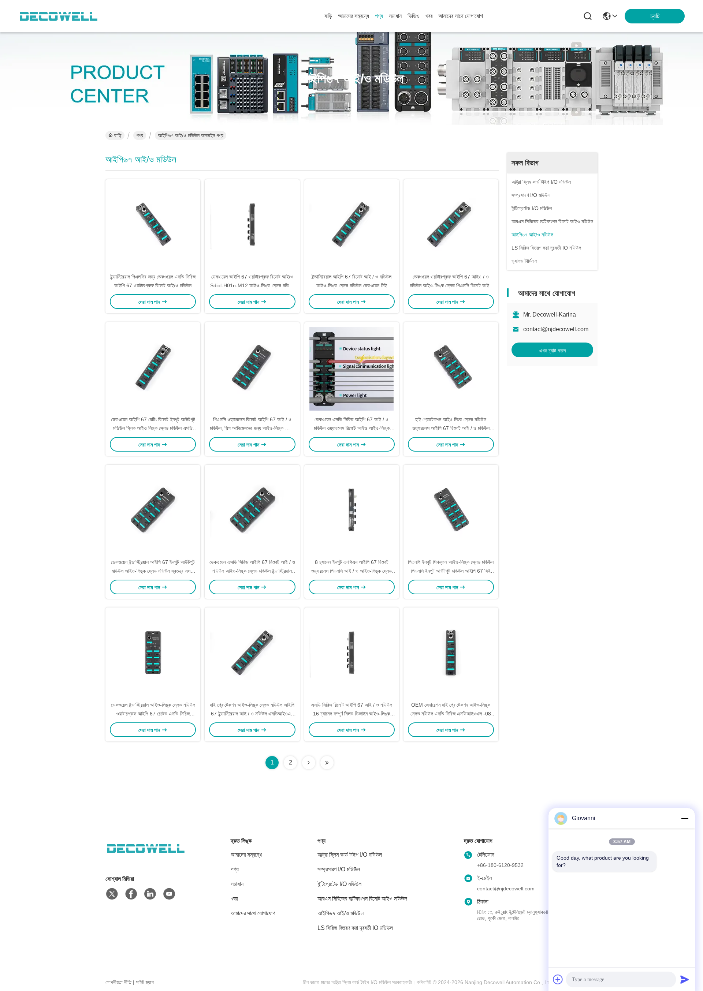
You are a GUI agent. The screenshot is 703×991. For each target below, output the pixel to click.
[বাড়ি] (145, 857)
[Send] (685, 979)
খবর (428, 16)
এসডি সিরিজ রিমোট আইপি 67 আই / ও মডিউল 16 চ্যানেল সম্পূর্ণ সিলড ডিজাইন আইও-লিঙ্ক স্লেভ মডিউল (351, 713)
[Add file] (558, 979)
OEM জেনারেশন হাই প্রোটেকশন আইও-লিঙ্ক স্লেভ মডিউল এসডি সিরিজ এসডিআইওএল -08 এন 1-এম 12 (450, 713)
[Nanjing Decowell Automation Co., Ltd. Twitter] (112, 894)
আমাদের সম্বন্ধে (353, 16)
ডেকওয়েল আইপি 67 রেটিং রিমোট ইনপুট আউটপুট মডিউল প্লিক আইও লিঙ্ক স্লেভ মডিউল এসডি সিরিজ (153, 428)
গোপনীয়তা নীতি (118, 982)
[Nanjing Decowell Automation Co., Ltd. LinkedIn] (150, 894)
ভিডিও (414, 16)
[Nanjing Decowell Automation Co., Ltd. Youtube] (169, 894)
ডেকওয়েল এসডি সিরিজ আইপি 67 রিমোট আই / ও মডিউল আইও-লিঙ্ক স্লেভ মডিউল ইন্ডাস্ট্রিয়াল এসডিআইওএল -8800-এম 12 (252, 571)
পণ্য (379, 16)
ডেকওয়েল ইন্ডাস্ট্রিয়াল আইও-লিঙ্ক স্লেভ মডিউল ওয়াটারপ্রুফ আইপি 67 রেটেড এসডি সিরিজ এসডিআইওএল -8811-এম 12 (153, 713)
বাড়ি (328, 16)
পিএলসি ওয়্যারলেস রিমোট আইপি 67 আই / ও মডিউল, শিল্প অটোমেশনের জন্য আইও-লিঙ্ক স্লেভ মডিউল (252, 428)
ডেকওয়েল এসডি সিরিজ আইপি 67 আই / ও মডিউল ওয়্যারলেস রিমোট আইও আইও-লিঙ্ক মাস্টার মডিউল (352, 428)
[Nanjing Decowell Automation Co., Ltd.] (58, 16)
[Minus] (684, 818)
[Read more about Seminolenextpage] (308, 762)
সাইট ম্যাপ (145, 982)
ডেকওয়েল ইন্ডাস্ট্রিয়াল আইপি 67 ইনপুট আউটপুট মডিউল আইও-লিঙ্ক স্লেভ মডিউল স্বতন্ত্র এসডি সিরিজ (153, 571)
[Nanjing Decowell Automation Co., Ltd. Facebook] (131, 894)
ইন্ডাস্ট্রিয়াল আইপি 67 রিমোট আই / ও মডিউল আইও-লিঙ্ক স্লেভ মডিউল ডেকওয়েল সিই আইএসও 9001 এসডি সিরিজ (351, 285)
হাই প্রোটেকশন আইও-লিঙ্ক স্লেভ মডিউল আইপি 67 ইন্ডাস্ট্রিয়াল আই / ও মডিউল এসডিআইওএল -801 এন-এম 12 (252, 713)
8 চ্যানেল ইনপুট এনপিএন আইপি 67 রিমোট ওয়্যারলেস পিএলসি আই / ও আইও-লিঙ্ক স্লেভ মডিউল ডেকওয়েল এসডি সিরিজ (351, 571)
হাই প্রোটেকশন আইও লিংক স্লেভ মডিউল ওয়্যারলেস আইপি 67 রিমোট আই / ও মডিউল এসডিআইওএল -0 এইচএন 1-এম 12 (451, 428)
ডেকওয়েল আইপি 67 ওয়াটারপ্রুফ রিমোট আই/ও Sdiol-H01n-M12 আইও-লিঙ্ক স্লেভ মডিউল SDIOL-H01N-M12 (252, 285)
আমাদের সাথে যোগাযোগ (460, 16)
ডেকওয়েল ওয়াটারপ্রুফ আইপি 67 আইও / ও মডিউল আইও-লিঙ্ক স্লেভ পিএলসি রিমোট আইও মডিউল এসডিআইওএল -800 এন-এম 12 (451, 285)
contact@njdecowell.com (555, 329)
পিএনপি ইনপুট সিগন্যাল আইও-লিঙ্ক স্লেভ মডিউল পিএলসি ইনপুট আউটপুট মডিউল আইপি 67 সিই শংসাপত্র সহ (451, 571)
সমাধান (395, 16)
